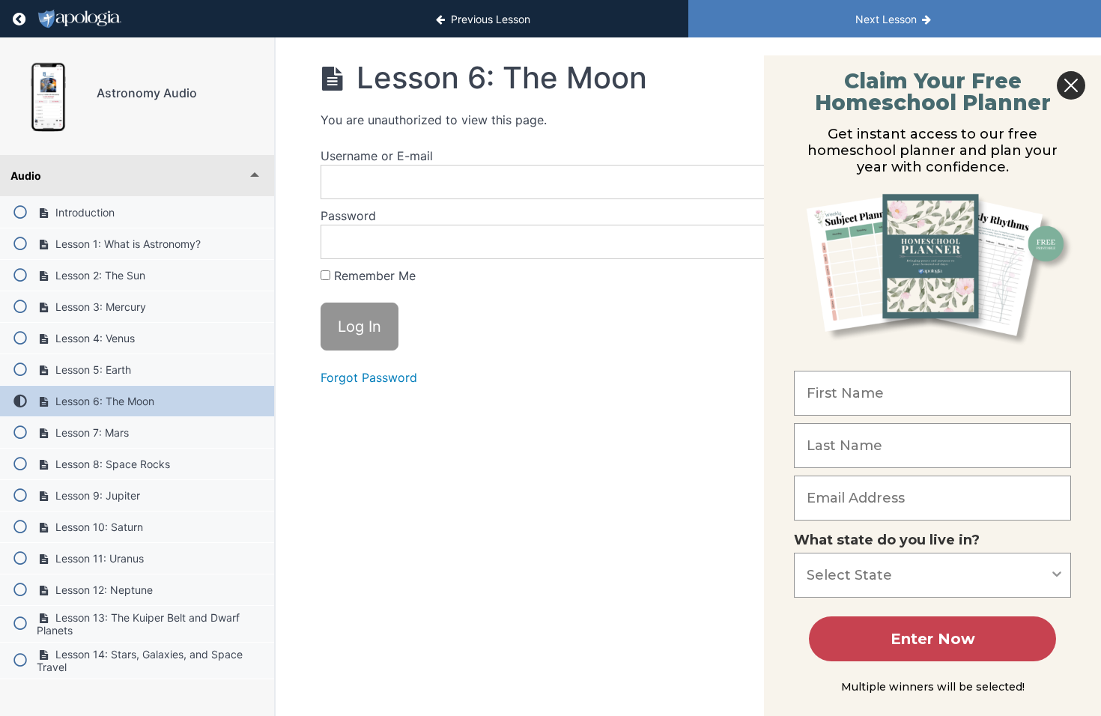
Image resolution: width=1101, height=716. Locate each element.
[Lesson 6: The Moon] (48, 96)
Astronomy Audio (147, 92)
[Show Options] (1056, 575)
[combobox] (928, 575)
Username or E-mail (377, 155)
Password (348, 215)
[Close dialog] (1071, 85)
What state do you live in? (887, 540)
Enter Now (933, 639)
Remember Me (373, 275)
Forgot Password (369, 377)
